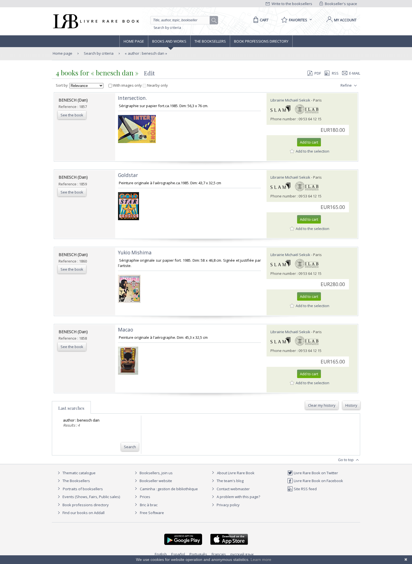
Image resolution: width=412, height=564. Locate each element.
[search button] (214, 20)
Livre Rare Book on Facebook (318, 480)
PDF (317, 73)
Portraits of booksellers (83, 488)
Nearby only (157, 85)
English (161, 554)
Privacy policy (228, 504)
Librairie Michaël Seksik (290, 100)
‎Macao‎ (125, 329)
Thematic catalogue (79, 472)
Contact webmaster (233, 488)
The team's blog (230, 480)
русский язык (242, 554)
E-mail (354, 73)
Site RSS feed (305, 488)
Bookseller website (155, 480)
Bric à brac (149, 504)
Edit (149, 73)
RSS (335, 73)
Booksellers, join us (156, 472)
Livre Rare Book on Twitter (315, 472)
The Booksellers (210, 41)
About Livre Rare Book (235, 472)
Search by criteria (167, 27)
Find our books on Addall (83, 512)
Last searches (71, 408)
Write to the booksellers (291, 3)
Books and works (169, 41)
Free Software (152, 512)
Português (198, 554)
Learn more (261, 559)
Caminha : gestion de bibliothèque (169, 488)
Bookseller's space (340, 3)
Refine (347, 85)
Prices (145, 496)
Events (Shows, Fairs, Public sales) (91, 496)
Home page (134, 41)
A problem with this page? (238, 496)
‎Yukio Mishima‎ (135, 252)
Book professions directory (261, 41)
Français (219, 554)
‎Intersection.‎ (132, 98)
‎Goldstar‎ (128, 175)
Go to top (346, 459)
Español (178, 554)
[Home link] (95, 21)
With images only (127, 85)
